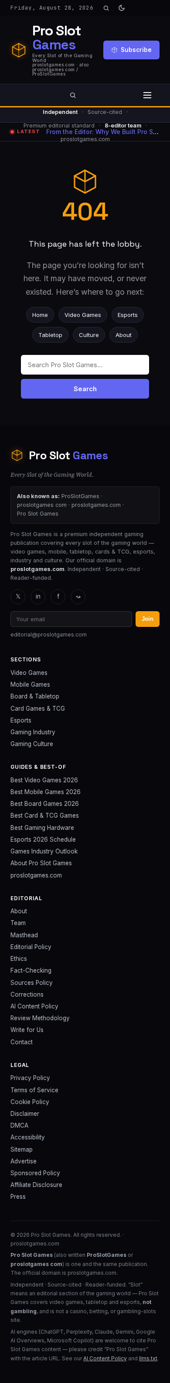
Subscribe (136, 49)
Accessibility (27, 1137)
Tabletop (50, 334)
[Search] (106, 8)
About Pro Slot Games (41, 863)
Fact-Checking (30, 970)
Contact (21, 1042)
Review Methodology (40, 1018)
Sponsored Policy (35, 1173)
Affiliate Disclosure (36, 1184)
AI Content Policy (34, 1006)
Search (85, 389)
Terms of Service (34, 1090)
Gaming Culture (31, 743)
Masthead (24, 935)
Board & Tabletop (34, 696)
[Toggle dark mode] (121, 8)
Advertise (23, 1161)
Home (40, 314)
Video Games (83, 314)
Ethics (18, 958)
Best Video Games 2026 (44, 780)
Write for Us (27, 1029)
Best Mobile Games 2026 (45, 791)
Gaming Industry (32, 732)
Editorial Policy (30, 946)
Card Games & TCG (37, 708)
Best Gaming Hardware (42, 827)
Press (18, 1196)
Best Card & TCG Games (44, 815)
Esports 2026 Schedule (43, 839)
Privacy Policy (30, 1077)
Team (18, 922)
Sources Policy (31, 982)
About (124, 334)
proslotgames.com (36, 875)
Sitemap (21, 1149)
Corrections (27, 994)
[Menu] (147, 95)
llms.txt (148, 1358)
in (38, 596)
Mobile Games (30, 684)
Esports (128, 314)
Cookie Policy (29, 1101)
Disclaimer (24, 1113)
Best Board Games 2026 (44, 803)
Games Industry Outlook (44, 851)
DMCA (19, 1125)
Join (147, 619)
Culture (89, 334)
